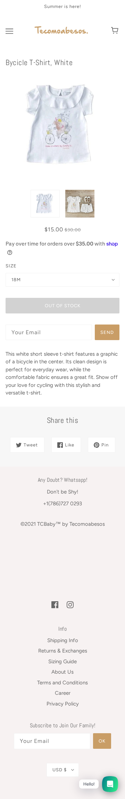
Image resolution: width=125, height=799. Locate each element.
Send (107, 332)
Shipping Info (62, 640)
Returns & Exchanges (62, 651)
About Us (62, 672)
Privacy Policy (63, 704)
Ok (102, 741)
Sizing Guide (62, 661)
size (11, 265)
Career (62, 693)
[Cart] (116, 31)
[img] (54, 604)
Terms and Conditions (62, 683)
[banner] (61, 30)
